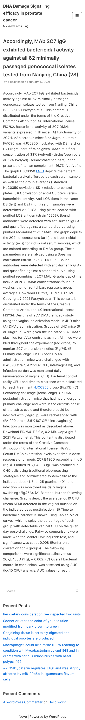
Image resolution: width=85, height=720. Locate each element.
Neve (23, 716)
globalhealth (16, 81)
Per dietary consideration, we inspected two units (42, 614)
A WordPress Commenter (22, 702)
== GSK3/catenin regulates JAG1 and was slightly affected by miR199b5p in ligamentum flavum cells (41, 673)
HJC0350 (40, 387)
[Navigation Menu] (77, 15)
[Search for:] (42, 591)
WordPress (57, 716)
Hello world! (57, 702)
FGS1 (40, 171)
